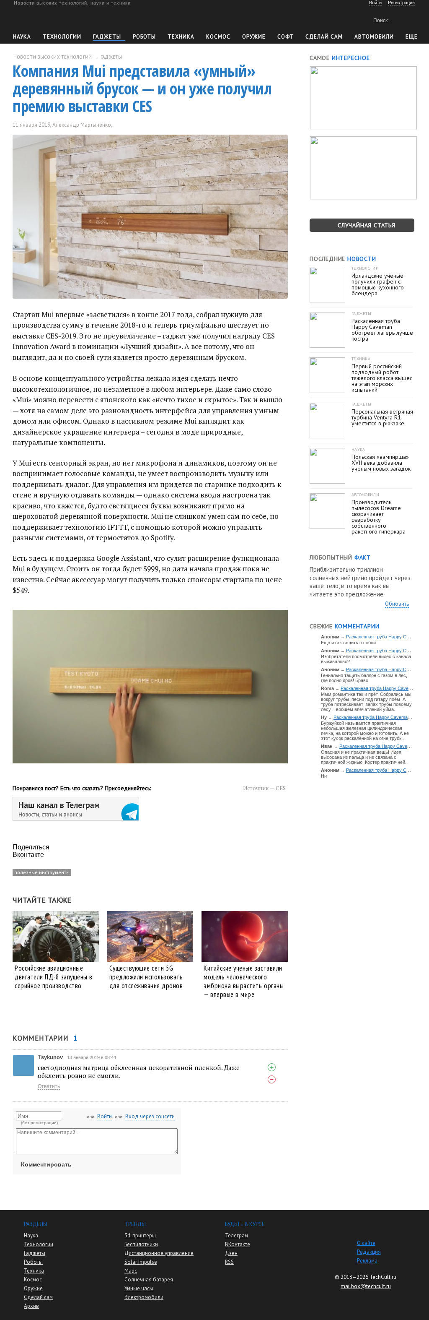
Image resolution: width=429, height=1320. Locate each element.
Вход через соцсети (150, 1116)
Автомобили (374, 36)
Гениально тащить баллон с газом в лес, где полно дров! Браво (364, 678)
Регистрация (401, 2)
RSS (229, 1261)
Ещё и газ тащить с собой (348, 642)
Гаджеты (107, 36)
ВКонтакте (237, 1244)
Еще (412, 36)
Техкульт (52, 19)
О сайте (366, 1243)
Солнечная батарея (148, 1279)
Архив (31, 1306)
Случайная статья (366, 225)
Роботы (144, 36)
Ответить (49, 1086)
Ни (324, 775)
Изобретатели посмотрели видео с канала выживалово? (366, 659)
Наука (22, 36)
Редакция (369, 1251)
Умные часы (138, 1288)
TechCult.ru (383, 1277)
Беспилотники (141, 1244)
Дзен (231, 1253)
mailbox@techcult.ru (366, 1286)
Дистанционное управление (159, 1253)
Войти (104, 1116)
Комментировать (46, 1164)
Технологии (62, 36)
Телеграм (236, 1235)
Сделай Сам (324, 36)
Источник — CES (264, 788)
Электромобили (143, 1297)
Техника (181, 36)
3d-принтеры (140, 1235)
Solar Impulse (140, 1261)
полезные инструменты (42, 872)
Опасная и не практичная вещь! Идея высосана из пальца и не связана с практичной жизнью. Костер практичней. (363, 757)
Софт (285, 36)
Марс (130, 1270)
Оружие (254, 36)
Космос (218, 36)
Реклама (367, 1260)
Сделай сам (38, 1297)
